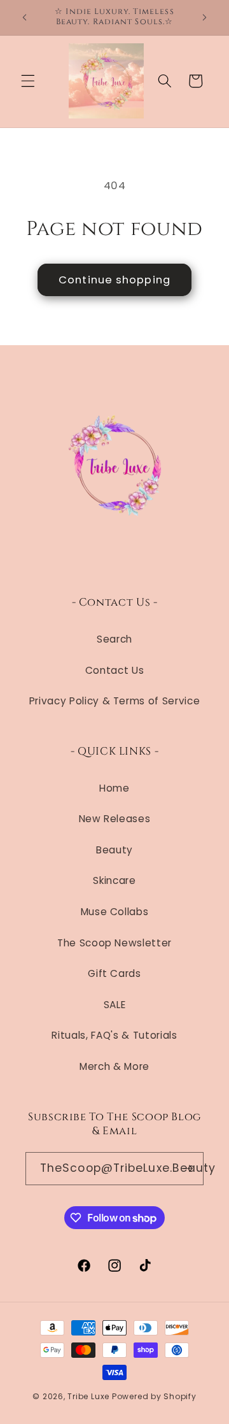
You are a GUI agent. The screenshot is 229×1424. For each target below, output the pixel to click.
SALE (115, 1004)
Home (114, 788)
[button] (28, 81)
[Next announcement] (205, 17)
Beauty (114, 850)
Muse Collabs (115, 911)
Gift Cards (114, 973)
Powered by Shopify (154, 1396)
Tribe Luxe (89, 1396)
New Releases (115, 818)
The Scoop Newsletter (114, 943)
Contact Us (114, 670)
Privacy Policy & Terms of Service (114, 701)
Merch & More (114, 1066)
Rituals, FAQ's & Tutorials (114, 1035)
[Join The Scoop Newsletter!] (187, 1168)
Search (114, 639)
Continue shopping (114, 280)
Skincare (114, 880)
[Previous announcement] (25, 17)
